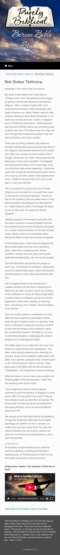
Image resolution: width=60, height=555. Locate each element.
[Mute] (47, 498)
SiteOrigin (28, 549)
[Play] (8, 498)
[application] (30, 487)
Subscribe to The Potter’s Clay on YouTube (26, 508)
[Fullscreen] (51, 498)
